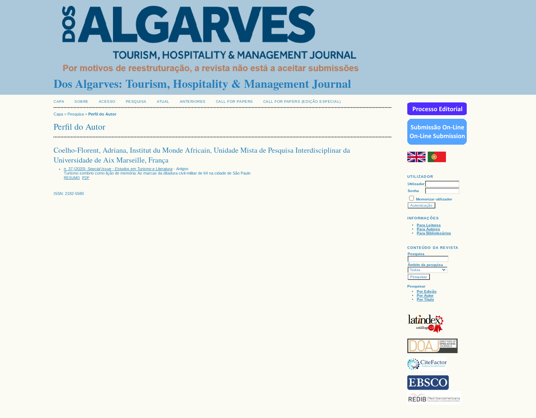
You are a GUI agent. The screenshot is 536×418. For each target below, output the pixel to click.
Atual (163, 101)
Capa (59, 101)
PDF (85, 178)
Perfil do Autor (102, 114)
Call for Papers (234, 101)
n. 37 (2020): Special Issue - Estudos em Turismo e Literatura (118, 169)
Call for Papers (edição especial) (302, 101)
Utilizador (416, 184)
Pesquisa (136, 101)
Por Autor (425, 295)
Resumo (72, 178)
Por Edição (426, 291)
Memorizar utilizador (434, 199)
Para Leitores (429, 225)
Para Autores (428, 229)
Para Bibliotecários (434, 233)
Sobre (81, 101)
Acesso (107, 101)
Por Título (425, 299)
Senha (413, 191)
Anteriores (193, 101)
